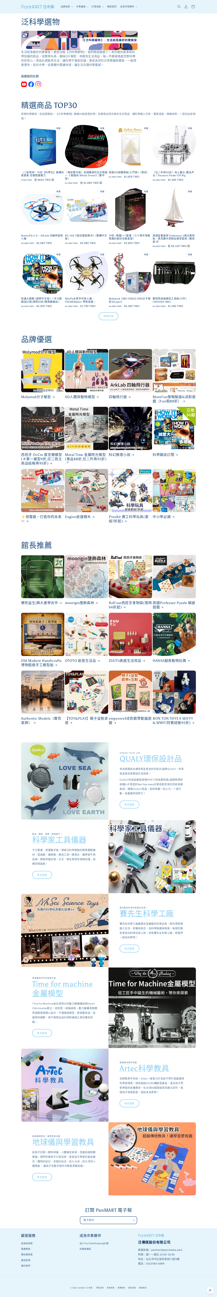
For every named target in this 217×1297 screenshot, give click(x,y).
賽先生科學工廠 (147, 913)
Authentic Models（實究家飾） (41, 720)
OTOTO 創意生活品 (80, 661)
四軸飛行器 (118, 397)
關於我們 (25, 1266)
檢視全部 (108, 316)
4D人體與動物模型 (80, 397)
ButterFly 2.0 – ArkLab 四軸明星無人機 (42, 237)
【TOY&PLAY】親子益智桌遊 (86, 720)
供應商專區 (85, 1249)
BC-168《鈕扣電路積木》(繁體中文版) (86, 237)
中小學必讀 (162, 517)
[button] (66, 6)
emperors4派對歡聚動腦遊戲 (130, 720)
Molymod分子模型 (36, 397)
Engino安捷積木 (78, 517)
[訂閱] (133, 1220)
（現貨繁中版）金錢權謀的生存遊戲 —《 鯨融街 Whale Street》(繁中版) (86, 175)
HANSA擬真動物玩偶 (169, 661)
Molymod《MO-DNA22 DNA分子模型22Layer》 (130, 300)
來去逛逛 (129, 804)
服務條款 (25, 1249)
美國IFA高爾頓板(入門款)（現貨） (129, 172)
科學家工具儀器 (59, 840)
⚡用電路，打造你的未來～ (41, 519)
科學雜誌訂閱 (163, 455)
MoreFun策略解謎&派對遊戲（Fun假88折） (174, 399)
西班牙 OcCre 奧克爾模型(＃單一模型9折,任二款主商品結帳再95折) (41, 459)
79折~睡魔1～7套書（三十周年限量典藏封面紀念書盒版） (129, 237)
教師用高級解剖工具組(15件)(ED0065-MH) (170, 300)
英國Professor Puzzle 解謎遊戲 (174, 605)
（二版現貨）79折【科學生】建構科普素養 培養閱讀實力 (42, 174)
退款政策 (110, 1288)
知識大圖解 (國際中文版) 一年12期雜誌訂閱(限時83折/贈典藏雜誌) (41, 300)
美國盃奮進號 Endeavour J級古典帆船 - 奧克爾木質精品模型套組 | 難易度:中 (174, 238)
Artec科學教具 (144, 1068)
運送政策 (25, 1260)
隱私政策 (100, 1288)
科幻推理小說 (119, 455)
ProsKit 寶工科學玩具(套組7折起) (129, 519)
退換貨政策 (27, 1243)
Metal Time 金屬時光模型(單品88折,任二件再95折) (86, 457)
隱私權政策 (27, 1254)
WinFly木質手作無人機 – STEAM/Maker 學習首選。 (80, 300)
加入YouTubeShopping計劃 (94, 1243)
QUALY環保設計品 (151, 758)
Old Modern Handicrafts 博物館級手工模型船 (41, 663)
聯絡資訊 (143, 1288)
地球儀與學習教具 (63, 1142)
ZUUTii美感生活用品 (125, 661)
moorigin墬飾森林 (79, 603)
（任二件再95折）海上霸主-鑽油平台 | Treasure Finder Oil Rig (173, 174)
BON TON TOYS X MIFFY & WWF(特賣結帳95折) (173, 720)
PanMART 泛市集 (85, 1288)
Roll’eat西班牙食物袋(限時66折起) (130, 605)
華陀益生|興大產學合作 (39, 603)
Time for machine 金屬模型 (62, 988)
